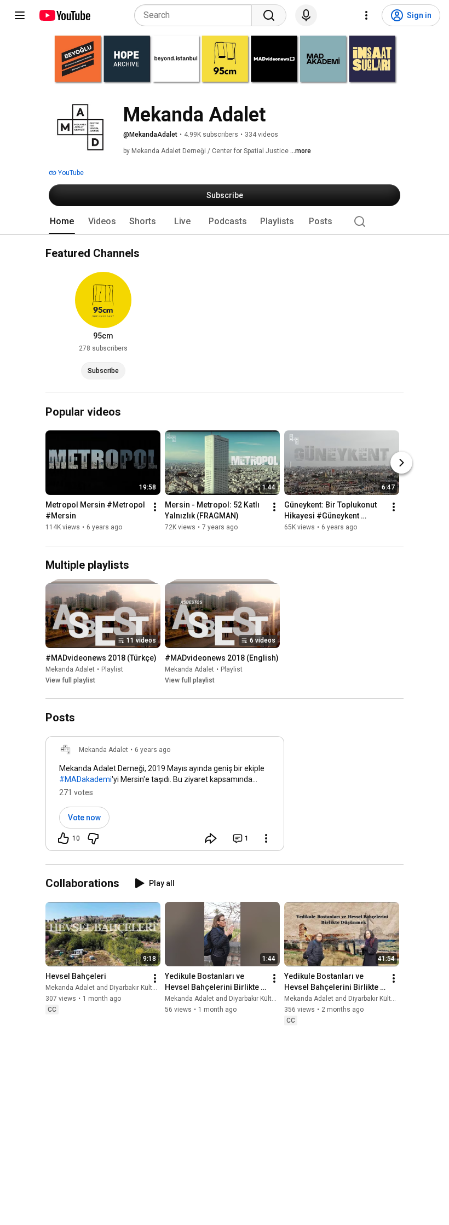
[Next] (401, 463)
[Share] (211, 838)
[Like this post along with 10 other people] (63, 838)
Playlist (112, 669)
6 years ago (152, 750)
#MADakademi (85, 779)
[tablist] (224, 221)
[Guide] (19, 15)
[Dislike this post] (93, 838)
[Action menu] (266, 838)
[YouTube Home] (64, 15)
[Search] (268, 15)
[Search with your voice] (306, 15)
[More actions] (155, 507)
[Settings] (366, 15)
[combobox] (196, 15)
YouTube (70, 173)
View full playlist (70, 680)
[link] (164, 796)
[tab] (62, 221)
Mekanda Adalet (70, 669)
